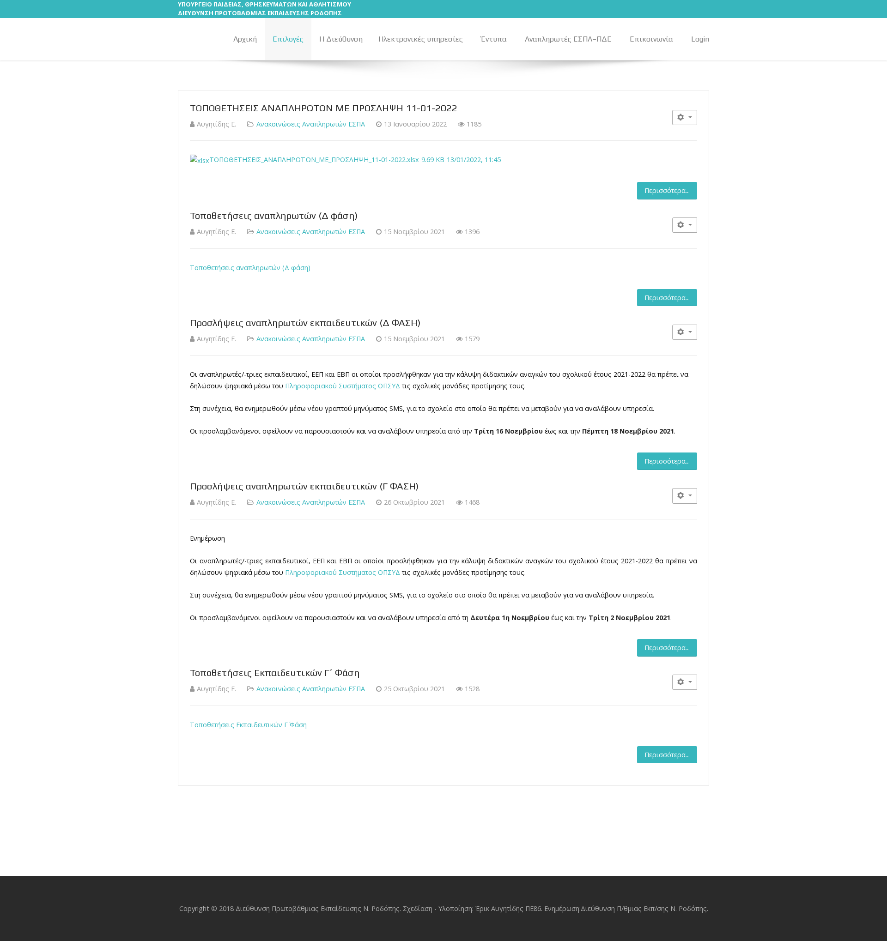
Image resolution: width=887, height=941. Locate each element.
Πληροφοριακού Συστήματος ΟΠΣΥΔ (342, 385)
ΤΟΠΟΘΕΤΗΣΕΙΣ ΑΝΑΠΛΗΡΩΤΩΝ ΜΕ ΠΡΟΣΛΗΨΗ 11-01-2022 (323, 108)
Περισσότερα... (667, 190)
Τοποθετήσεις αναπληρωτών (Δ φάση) (274, 215)
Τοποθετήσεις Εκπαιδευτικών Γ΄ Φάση (275, 672)
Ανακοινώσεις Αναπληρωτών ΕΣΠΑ (310, 124)
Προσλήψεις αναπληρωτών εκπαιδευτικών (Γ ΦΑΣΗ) (304, 486)
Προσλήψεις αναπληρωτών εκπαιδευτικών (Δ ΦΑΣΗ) (305, 322)
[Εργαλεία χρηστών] (684, 117)
